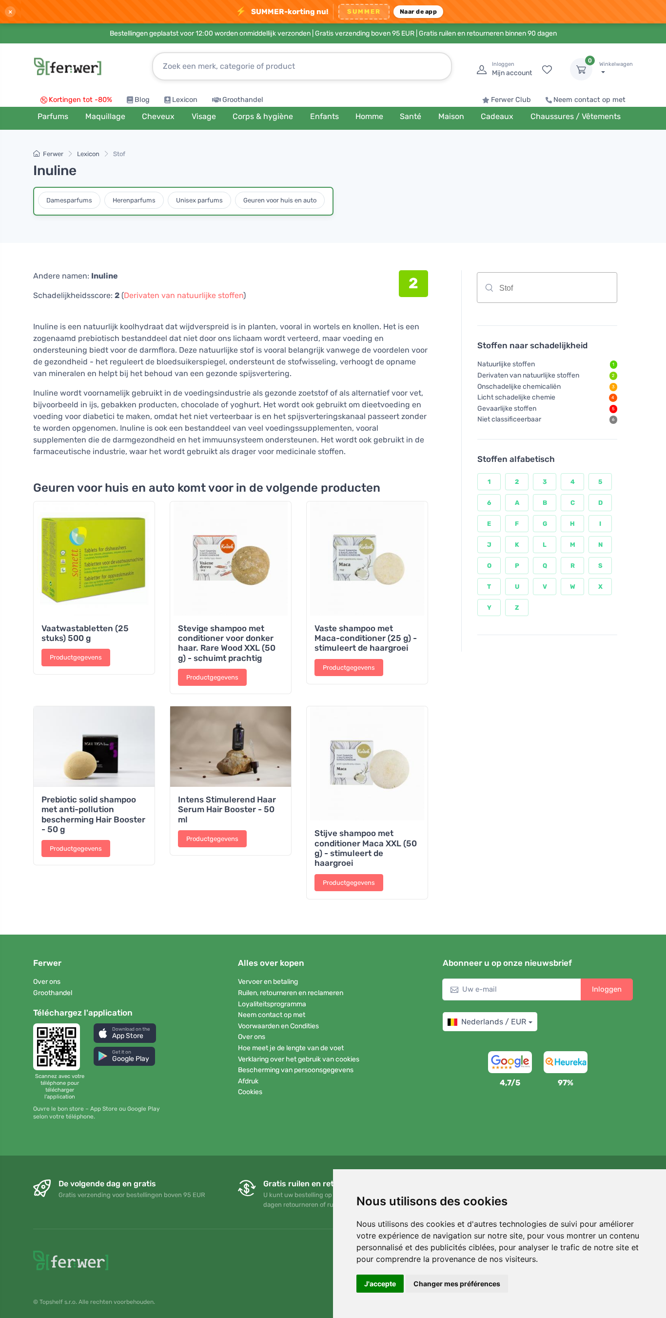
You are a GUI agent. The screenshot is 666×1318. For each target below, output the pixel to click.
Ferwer (53, 154)
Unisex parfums (199, 200)
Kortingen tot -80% (80, 100)
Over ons (46, 982)
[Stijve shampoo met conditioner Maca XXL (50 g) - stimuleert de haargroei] (367, 763)
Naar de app (418, 11)
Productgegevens (76, 657)
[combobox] (547, 287)
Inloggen (607, 989)
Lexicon (184, 100)
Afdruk (248, 1081)
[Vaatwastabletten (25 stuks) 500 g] (94, 558)
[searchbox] (567, 291)
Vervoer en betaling (268, 982)
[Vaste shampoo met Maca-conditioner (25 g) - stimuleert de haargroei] (367, 558)
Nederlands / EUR (493, 1021)
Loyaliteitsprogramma (272, 1004)
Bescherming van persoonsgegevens (295, 1070)
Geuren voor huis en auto (279, 200)
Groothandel (242, 100)
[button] (125, 1032)
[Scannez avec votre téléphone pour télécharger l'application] (59, 1046)
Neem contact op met (589, 100)
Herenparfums (134, 200)
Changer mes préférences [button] (456, 1283)
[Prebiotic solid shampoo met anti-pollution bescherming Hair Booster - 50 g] (94, 746)
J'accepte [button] (380, 1283)
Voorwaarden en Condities (278, 1026)
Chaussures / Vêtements (575, 116)
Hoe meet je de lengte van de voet (291, 1048)
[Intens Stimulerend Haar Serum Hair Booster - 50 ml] (230, 746)
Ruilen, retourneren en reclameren (290, 993)
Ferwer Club (511, 100)
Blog (142, 100)
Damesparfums (69, 200)
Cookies (250, 1092)
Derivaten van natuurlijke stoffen (183, 295)
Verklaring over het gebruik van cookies (298, 1059)
